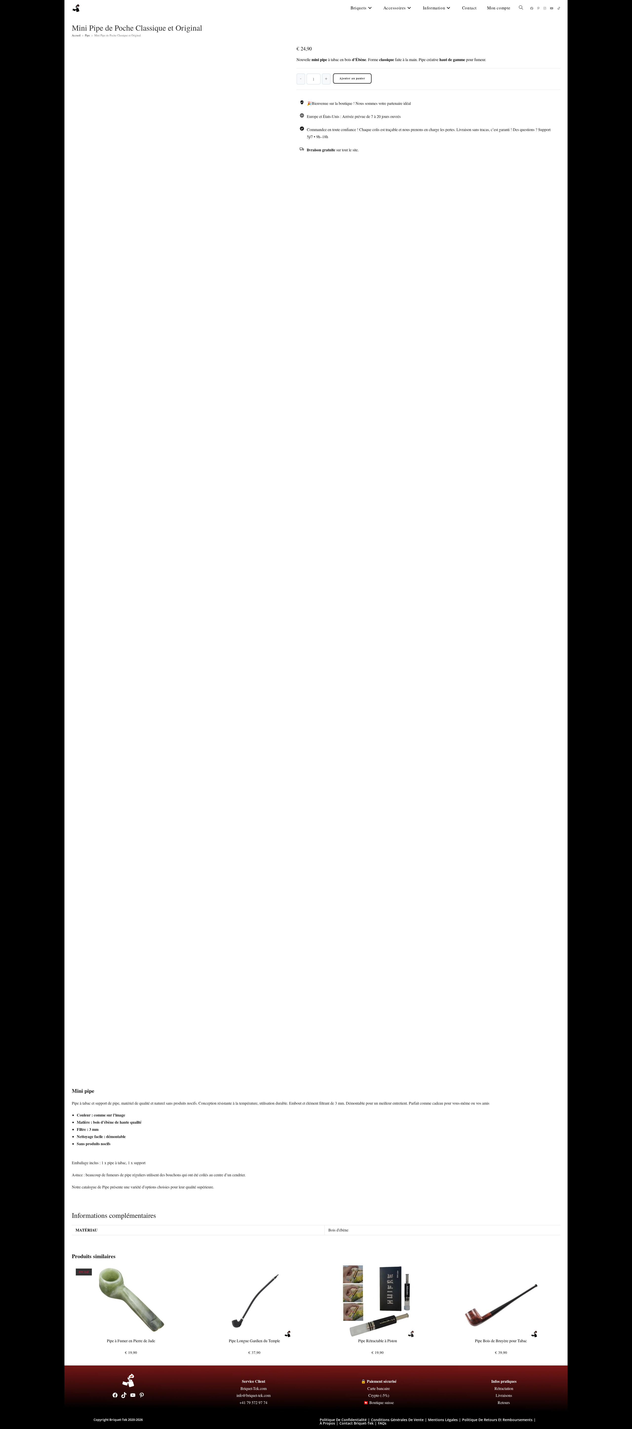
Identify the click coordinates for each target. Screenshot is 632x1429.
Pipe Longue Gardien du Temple (254, 1340)
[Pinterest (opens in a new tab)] (538, 8)
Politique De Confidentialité (343, 1419)
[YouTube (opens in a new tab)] (551, 8)
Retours (504, 1402)
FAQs (382, 1423)
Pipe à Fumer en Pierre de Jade (131, 1340)
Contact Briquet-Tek (356, 1423)
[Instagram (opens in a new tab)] (544, 8)
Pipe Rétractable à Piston (377, 1340)
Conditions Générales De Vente (397, 1419)
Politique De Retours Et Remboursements (497, 1419)
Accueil (76, 35)
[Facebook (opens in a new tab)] (531, 8)
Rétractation (503, 1388)
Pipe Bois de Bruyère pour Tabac (501, 1340)
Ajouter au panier (352, 78)
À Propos (327, 1423)
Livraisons (504, 1395)
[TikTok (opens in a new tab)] (558, 8)
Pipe (87, 35)
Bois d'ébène (338, 1229)
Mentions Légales (443, 1419)
